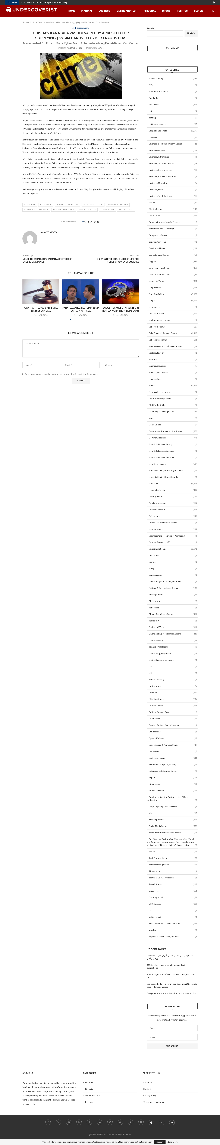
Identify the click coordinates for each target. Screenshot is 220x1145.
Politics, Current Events (173, 712)
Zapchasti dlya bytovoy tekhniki (173, 936)
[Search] (213, 11)
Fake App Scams (173, 326)
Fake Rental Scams (173, 339)
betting (173, 117)
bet (173, 111)
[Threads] (151, 1122)
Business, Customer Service (173, 163)
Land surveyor (173, 574)
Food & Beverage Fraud (173, 398)
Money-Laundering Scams (173, 614)
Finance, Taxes (173, 379)
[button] (21, 2)
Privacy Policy (149, 1095)
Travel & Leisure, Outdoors (173, 877)
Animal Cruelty (173, 78)
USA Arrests (173, 903)
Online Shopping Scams (173, 653)
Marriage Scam (173, 594)
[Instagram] (68, 1122)
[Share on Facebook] (88, 221)
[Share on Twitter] (91, 221)
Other (173, 666)
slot (173, 813)
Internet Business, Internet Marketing (173, 535)
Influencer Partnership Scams (173, 522)
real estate (173, 751)
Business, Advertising (173, 156)
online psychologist (173, 646)
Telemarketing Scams (173, 864)
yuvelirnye (173, 929)
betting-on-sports (173, 124)
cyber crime (29, 205)
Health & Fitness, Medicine (173, 457)
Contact (147, 1088)
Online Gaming (173, 640)
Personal (150, 10)
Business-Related (173, 150)
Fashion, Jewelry (173, 352)
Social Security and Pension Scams (173, 832)
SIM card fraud (126, 210)
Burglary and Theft (173, 130)
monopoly (173, 620)
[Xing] (110, 1122)
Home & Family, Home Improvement (173, 470)
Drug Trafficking (173, 294)
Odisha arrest (107, 210)
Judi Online (173, 555)
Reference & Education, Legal (173, 770)
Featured (173, 359)
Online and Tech (127, 10)
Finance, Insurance (173, 365)
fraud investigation (93, 205)
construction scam (173, 241)
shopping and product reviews (173, 806)
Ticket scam (173, 871)
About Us (147, 1082)
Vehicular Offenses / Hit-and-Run (173, 923)
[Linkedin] (79, 1122)
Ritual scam (173, 783)
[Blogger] (141, 1122)
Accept (160, 1141)
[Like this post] (85, 221)
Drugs (166, 10)
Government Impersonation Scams (173, 431)
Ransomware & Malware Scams (173, 744)
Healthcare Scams (173, 463)
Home (71, 10)
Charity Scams (173, 209)
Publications (173, 731)
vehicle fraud (173, 916)
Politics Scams (173, 705)
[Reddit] (120, 1122)
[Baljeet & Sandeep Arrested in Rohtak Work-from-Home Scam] (120, 291)
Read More (172, 1142)
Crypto (173, 261)
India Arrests (173, 516)
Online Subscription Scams (173, 659)
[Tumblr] (89, 1122)
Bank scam (173, 104)
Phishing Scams (173, 699)
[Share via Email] (98, 221)
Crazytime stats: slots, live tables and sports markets (172, 993)
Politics (182, 10)
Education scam (173, 313)
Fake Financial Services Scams (173, 333)
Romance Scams (173, 790)
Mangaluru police (87, 210)
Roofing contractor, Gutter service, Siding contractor (172, 798)
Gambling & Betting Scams (173, 411)
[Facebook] (48, 1122)
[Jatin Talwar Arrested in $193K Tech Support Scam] (80, 291)
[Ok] (130, 1122)
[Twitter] (58, 1122)
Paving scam (173, 686)
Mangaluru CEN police (63, 210)
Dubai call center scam (67, 205)
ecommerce (173, 307)
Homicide (173, 483)
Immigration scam (173, 503)
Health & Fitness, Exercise (173, 450)
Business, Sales (173, 189)
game (173, 418)
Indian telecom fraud (118, 205)
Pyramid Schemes (173, 738)
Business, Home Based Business (173, 176)
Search (150, 28)
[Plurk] (172, 1122)
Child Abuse (173, 215)
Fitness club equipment (173, 392)
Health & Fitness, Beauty (173, 444)
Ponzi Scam (173, 718)
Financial (86, 10)
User (173, 910)
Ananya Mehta (75, 47)
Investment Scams (173, 548)
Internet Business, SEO (173, 542)
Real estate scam (173, 757)
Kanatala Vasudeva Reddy (36, 210)
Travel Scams (173, 884)
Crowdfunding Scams (173, 254)
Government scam (173, 437)
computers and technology (173, 228)
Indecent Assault (173, 509)
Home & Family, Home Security (173, 476)
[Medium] (161, 1122)
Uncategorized (173, 897)
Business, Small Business (173, 196)
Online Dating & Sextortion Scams (173, 633)
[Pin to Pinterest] (94, 221)
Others (173, 672)
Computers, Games (173, 235)
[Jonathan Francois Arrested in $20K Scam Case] (40, 291)
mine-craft (173, 607)
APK (173, 85)
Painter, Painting (173, 679)
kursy (173, 568)
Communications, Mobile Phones (173, 222)
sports (173, 851)
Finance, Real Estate (173, 372)
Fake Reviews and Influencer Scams (173, 346)
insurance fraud (173, 529)
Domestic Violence (173, 280)
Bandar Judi (173, 98)
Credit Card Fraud (173, 248)
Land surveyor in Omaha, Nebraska (173, 581)
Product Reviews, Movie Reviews (173, 725)
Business (104, 10)
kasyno (173, 561)
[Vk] (99, 1122)
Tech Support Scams (173, 858)
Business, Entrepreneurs (173, 169)
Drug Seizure (173, 287)
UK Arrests (173, 890)
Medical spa (173, 601)
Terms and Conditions (153, 1102)
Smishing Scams (173, 819)
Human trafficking (173, 489)
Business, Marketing (173, 182)
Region (198, 10)
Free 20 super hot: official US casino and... (46, 2)
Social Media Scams (173, 826)
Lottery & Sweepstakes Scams (173, 588)
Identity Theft (173, 496)
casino (173, 202)
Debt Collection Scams (173, 274)
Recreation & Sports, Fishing (173, 764)
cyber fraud (45, 205)
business (173, 137)
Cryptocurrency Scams (173, 267)
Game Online (173, 424)
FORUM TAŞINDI (173, 405)
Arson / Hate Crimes (173, 91)
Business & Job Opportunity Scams (173, 143)
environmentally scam (173, 320)
